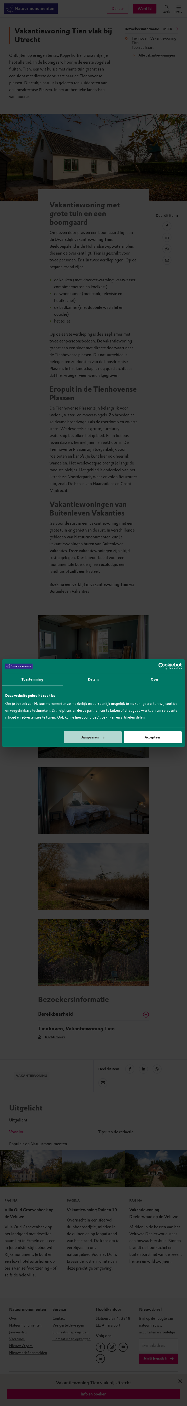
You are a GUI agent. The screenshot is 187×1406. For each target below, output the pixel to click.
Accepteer (153, 737)
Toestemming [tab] (32, 679)
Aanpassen (90, 737)
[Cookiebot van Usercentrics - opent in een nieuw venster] (162, 666)
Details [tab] (93, 679)
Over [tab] (154, 679)
